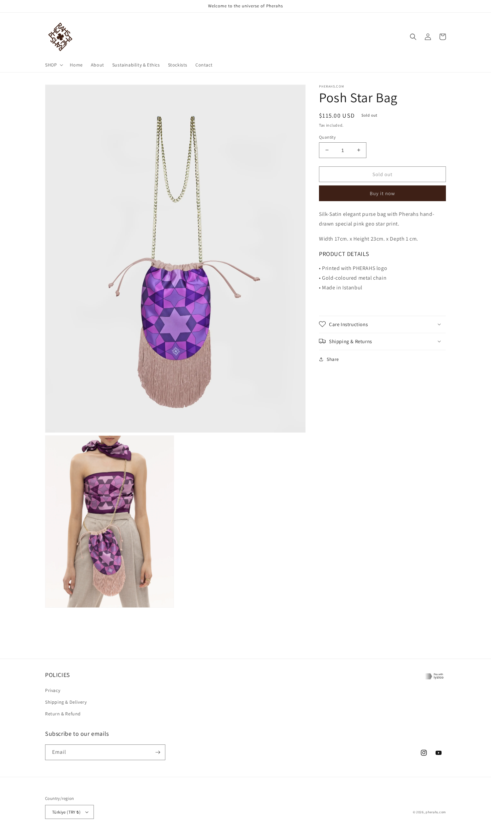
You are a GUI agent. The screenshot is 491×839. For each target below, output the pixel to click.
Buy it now (382, 193)
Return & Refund (63, 714)
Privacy (52, 690)
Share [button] (333, 359)
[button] (53, 65)
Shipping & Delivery (66, 702)
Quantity (327, 137)
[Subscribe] (157, 752)
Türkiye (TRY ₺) (66, 812)
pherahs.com (436, 812)
